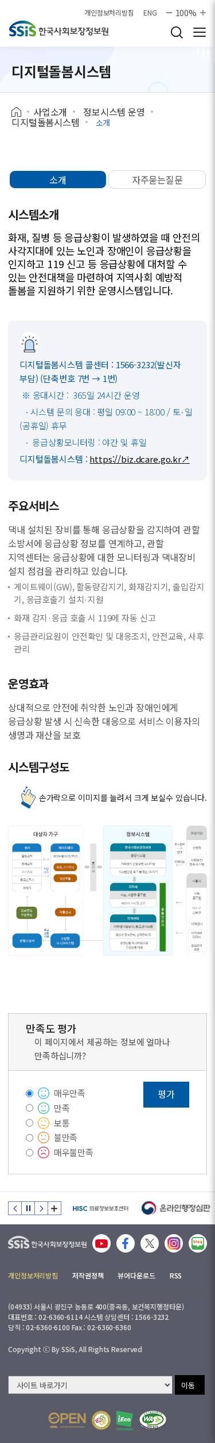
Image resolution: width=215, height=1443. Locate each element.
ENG (150, 12)
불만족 (66, 1137)
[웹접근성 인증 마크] (153, 1420)
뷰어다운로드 (136, 1275)
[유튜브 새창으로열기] (101, 1243)
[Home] (20, 112)
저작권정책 (87, 1275)
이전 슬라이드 (15, 1208)
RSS (176, 1275)
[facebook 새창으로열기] (125, 1243)
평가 (166, 1094)
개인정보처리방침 (109, 12)
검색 (176, 32)
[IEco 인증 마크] (124, 1420)
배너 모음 (54, 1208)
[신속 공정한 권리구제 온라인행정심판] (176, 1208)
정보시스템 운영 (114, 111)
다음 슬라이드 (41, 1208)
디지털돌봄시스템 (45, 122)
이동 (188, 1385)
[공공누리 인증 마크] (67, 1420)
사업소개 (50, 111)
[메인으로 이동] (47, 1239)
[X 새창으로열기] (149, 1243)
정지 (28, 1208)
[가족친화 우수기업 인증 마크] (101, 1420)
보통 (62, 1123)
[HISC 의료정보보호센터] (100, 1208)
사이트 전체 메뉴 (199, 32)
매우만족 (69, 1093)
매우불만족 (73, 1152)
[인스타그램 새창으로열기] (174, 1243)
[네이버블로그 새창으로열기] (198, 1243)
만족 (62, 1108)
